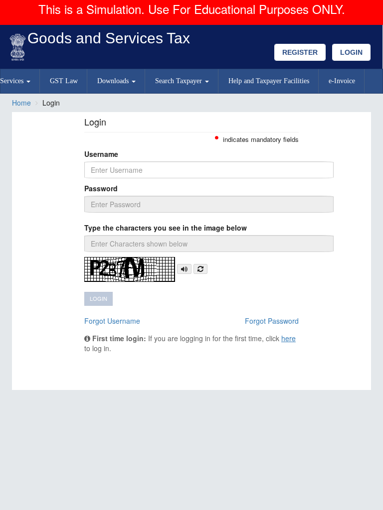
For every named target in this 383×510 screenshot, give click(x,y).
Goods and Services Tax (108, 38)
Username (101, 154)
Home (21, 103)
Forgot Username (112, 321)
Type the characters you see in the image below (165, 228)
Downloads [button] (114, 81)
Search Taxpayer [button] (179, 81)
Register (300, 52)
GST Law (64, 81)
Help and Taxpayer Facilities (268, 81)
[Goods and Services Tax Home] (19, 48)
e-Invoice (342, 81)
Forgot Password (272, 321)
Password (101, 188)
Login (351, 52)
